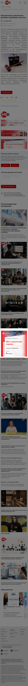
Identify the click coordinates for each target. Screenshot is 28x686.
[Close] (27, 329)
